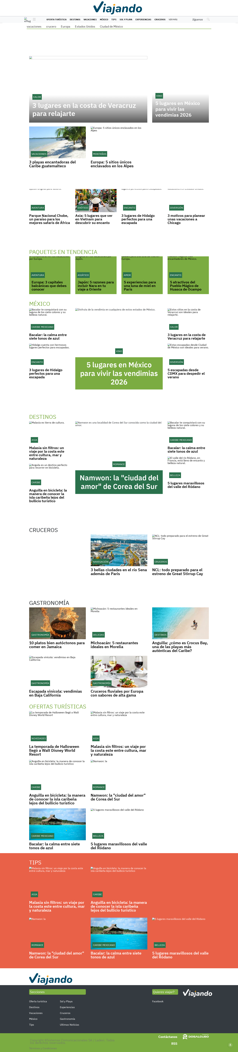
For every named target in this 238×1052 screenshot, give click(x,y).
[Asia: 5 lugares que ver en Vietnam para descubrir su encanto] (96, 200)
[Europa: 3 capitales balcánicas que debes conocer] (49, 268)
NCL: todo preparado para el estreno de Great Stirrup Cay (177, 571)
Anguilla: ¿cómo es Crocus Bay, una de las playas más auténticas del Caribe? (180, 646)
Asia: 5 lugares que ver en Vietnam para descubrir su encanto (94, 219)
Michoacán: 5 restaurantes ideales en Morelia (114, 644)
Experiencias (143, 19)
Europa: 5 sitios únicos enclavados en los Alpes (112, 163)
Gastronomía (67, 1018)
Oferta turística (56, 19)
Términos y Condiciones (43, 1048)
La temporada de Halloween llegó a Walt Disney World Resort (54, 750)
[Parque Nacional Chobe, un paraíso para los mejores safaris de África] (49, 200)
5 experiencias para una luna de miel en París (140, 286)
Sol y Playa (126, 19)
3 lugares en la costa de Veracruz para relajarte (84, 109)
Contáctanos (167, 1037)
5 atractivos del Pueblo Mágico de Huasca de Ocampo (185, 286)
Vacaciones (90, 19)
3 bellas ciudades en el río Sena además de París (119, 571)
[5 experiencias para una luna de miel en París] (142, 268)
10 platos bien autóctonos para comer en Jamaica (57, 644)
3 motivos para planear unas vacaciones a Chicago (186, 219)
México (104, 19)
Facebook (157, 1001)
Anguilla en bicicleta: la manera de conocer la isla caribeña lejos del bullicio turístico (48, 495)
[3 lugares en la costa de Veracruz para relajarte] (188, 319)
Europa (65, 26)
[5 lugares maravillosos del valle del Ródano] (188, 468)
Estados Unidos (85, 26)
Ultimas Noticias (69, 1024)
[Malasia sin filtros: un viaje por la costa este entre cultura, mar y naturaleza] (49, 432)
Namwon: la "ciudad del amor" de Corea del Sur (119, 482)
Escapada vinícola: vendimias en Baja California (55, 693)
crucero (51, 26)
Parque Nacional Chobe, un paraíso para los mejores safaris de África (49, 219)
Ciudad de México (111, 26)
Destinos (75, 19)
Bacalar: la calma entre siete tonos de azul (48, 336)
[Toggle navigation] (33, 19)
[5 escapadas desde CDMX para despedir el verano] (188, 354)
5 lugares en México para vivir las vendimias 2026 (177, 109)
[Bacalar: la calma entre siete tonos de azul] (49, 319)
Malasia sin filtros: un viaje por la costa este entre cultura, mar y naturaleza (46, 453)
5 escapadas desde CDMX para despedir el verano (186, 373)
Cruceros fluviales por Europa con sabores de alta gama (117, 693)
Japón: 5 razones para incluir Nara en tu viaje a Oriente (96, 286)
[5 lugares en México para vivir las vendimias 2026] (119, 332)
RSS (174, 1043)
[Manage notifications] (230, 1044)
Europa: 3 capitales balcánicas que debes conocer (49, 286)
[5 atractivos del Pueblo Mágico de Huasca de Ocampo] (188, 268)
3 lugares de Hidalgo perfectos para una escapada (138, 219)
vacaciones (34, 26)
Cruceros (159, 19)
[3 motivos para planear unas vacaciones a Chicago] (188, 200)
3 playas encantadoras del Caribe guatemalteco (52, 163)
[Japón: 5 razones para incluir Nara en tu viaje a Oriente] (96, 268)
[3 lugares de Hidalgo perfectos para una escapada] (142, 200)
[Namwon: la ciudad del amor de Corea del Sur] (119, 445)
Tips (113, 19)
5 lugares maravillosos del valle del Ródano (186, 485)
